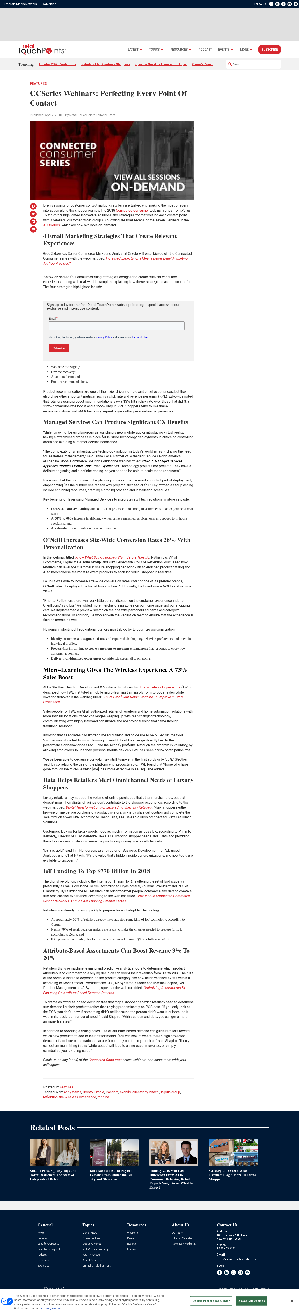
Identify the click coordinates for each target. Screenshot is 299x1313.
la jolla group (170, 1092)
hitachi (154, 1092)
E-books (131, 1249)
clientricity (140, 1092)
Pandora (112, 1092)
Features (38, 83)
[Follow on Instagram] (289, 4)
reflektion (50, 1097)
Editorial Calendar (182, 1238)
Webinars (132, 1233)
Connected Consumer (132, 210)
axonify (125, 1092)
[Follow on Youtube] (296, 4)
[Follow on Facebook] (271, 4)
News (40, 1233)
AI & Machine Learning (95, 1249)
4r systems (72, 1092)
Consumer (114, 1060)
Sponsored (43, 1265)
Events (224, 49)
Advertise (49, 3)
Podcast (205, 49)
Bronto (88, 1092)
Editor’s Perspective (48, 1243)
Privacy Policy (50, 1308)
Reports (131, 1243)
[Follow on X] (283, 4)
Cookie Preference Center (211, 1300)
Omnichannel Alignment (96, 1265)
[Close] (292, 1301)
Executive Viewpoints (49, 1249)
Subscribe (269, 49)
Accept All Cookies (251, 1300)
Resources (179, 49)
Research (132, 1238)
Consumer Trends (92, 1238)
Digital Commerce (92, 1260)
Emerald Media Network (20, 3)
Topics (154, 49)
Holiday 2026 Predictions (57, 64)
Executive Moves (91, 1243)
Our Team (177, 1233)
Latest (133, 49)
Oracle (99, 1092)
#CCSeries (51, 225)
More (244, 49)
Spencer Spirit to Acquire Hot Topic (161, 64)
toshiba (103, 1097)
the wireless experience (77, 1097)
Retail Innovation (91, 1254)
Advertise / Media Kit (184, 1243)
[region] (149, 1301)
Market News (89, 1233)
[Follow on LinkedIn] (277, 4)
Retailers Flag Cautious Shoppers (105, 64)
